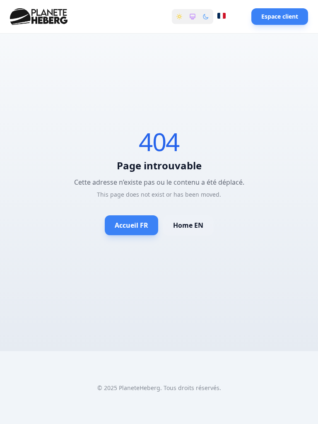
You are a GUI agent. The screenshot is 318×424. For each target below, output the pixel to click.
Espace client (279, 16)
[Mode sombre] (206, 16)
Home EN (188, 225)
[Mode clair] (179, 16)
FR (227, 17)
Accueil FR (131, 225)
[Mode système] (192, 16)
